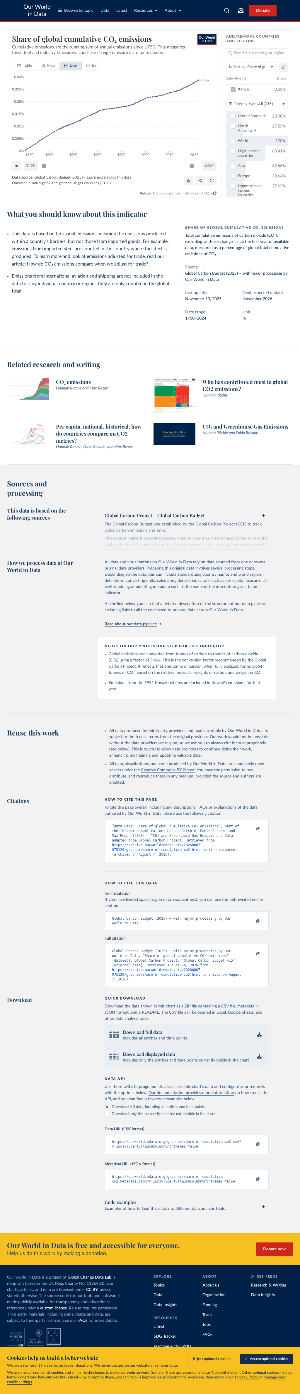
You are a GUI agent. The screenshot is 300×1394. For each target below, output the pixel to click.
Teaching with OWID (172, 1346)
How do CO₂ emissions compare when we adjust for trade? (87, 264)
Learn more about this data (109, 177)
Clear (281, 79)
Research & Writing (268, 1285)
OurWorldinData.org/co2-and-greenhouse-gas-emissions (55, 183)
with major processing (262, 273)
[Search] (227, 10)
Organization (214, 1295)
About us (210, 1285)
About (170, 11)
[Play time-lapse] (16, 166)
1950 (30, 165)
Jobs (206, 1325)
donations (84, 1366)
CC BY (107, 183)
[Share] (200, 180)
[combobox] (227, 10)
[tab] (25, 66)
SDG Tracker (165, 1336)
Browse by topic (78, 11)
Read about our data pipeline (131, 624)
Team (207, 1315)
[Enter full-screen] (212, 180)
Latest (121, 11)
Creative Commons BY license (168, 770)
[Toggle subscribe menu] (241, 10)
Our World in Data (37, 10)
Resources (143, 11)
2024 (209, 165)
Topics (159, 1285)
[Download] (188, 180)
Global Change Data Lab (89, 1277)
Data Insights (165, 1305)
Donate (263, 11)
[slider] (44, 166)
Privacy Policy (246, 1377)
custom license (53, 1308)
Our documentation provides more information (191, 1093)
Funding (209, 1305)
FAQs (82, 1321)
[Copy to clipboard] (252, 829)
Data (104, 11)
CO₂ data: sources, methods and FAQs (182, 193)
